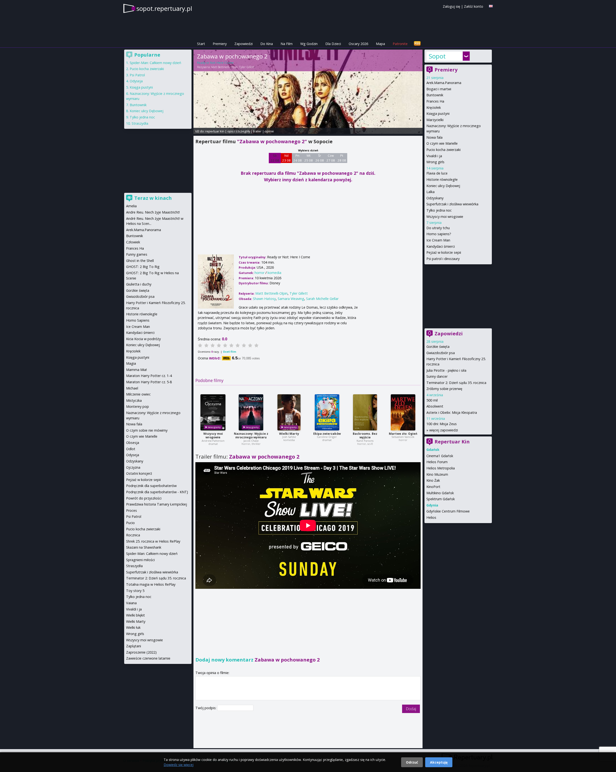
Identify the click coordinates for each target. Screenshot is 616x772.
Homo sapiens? (438, 234)
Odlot (130, 449)
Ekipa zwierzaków (327, 434)
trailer (257, 131)
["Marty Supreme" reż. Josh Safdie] (289, 412)
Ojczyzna (133, 467)
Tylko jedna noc (439, 210)
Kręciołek (433, 107)
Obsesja (132, 442)
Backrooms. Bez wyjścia (365, 436)
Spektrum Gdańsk (440, 499)
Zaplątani (133, 646)
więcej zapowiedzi (443, 430)
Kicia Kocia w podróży (143, 339)
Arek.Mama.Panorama (443, 82)
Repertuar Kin (452, 441)
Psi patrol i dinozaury (443, 258)
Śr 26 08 (319, 157)
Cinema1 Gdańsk (439, 456)
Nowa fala (434, 137)
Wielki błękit (135, 615)
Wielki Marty (289, 434)
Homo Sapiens (137, 320)
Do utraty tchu (438, 228)
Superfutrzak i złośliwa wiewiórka (452, 204)
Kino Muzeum (437, 474)
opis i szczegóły (238, 131)
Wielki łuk (133, 627)
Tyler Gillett (246, 67)
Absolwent (434, 406)
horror (259, 272)
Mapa (380, 43)
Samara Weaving (291, 298)
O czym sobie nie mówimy (146, 430)
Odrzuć (412, 762)
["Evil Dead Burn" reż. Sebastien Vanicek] (403, 412)
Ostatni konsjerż (139, 473)
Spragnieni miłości (140, 560)
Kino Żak (433, 480)
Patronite (400, 43)
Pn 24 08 (297, 157)
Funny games (136, 254)
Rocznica (133, 535)
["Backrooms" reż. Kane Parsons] (365, 412)
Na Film (287, 43)
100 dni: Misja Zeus (441, 424)
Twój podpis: (206, 708)
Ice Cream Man (438, 240)
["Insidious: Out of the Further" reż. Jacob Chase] (251, 412)
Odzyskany (434, 198)
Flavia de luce (437, 173)
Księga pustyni (437, 113)
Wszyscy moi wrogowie (213, 436)
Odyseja (136, 81)
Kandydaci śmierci (440, 246)
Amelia (131, 206)
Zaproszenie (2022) (141, 652)
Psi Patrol (137, 75)
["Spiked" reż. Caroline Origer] (327, 412)
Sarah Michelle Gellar (322, 298)
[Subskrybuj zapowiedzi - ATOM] (417, 43)
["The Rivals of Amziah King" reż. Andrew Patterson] (212, 412)
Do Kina (266, 43)
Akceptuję (439, 762)
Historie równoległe (442, 179)
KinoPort (433, 486)
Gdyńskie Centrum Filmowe (448, 511)
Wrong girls (435, 162)
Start (201, 43)
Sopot (437, 56)
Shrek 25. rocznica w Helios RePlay (153, 541)
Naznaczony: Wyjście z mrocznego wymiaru (251, 436)
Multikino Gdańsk (440, 493)
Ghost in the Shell (140, 260)
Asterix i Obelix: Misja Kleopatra (451, 412)
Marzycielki (434, 119)
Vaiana (131, 603)
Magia (131, 363)
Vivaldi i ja (434, 156)
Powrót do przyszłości (143, 498)
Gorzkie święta (437, 346)
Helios (431, 517)
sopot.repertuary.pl (164, 8)
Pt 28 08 (342, 157)
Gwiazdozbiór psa (440, 352)
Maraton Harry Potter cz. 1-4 (149, 375)
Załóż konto (473, 6)
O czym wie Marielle (442, 143)
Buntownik (434, 95)
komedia (274, 272)
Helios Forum (437, 462)
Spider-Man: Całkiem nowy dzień (155, 62)
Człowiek (133, 242)
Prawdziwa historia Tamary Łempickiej (156, 504)
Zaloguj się (451, 6)
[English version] (491, 6)
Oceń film (229, 351)
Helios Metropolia (440, 468)
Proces (131, 510)
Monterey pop (137, 406)
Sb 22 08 (275, 157)
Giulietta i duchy (138, 284)
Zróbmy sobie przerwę (444, 388)
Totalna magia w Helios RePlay (150, 584)
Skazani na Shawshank (143, 547)
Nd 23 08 (286, 157)
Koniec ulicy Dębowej (443, 185)
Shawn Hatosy (264, 298)
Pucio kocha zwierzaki (443, 149)
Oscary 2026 (358, 43)
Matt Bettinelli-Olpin (224, 67)
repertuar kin (214, 131)
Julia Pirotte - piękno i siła (446, 370)
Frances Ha (435, 101)
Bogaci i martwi (438, 89)
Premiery (220, 43)
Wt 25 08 (308, 157)
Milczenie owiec (138, 394)
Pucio (130, 522)
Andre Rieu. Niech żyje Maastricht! (153, 212)
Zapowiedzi (243, 43)
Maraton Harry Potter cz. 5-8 (149, 382)
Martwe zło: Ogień (403, 434)
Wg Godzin (309, 43)
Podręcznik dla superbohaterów (151, 485)
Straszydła (140, 123)
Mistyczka (134, 400)
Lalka (430, 191)
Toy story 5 (135, 590)
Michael (132, 388)
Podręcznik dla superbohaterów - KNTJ (157, 492)
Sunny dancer (437, 376)
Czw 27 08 (331, 157)
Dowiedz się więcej (178, 764)
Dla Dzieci (333, 43)
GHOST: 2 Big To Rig (143, 266)
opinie (269, 131)
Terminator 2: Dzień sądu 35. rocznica (456, 382)
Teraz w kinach (153, 198)
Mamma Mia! (136, 369)
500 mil (432, 400)
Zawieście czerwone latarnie (148, 658)
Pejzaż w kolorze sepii (443, 252)
